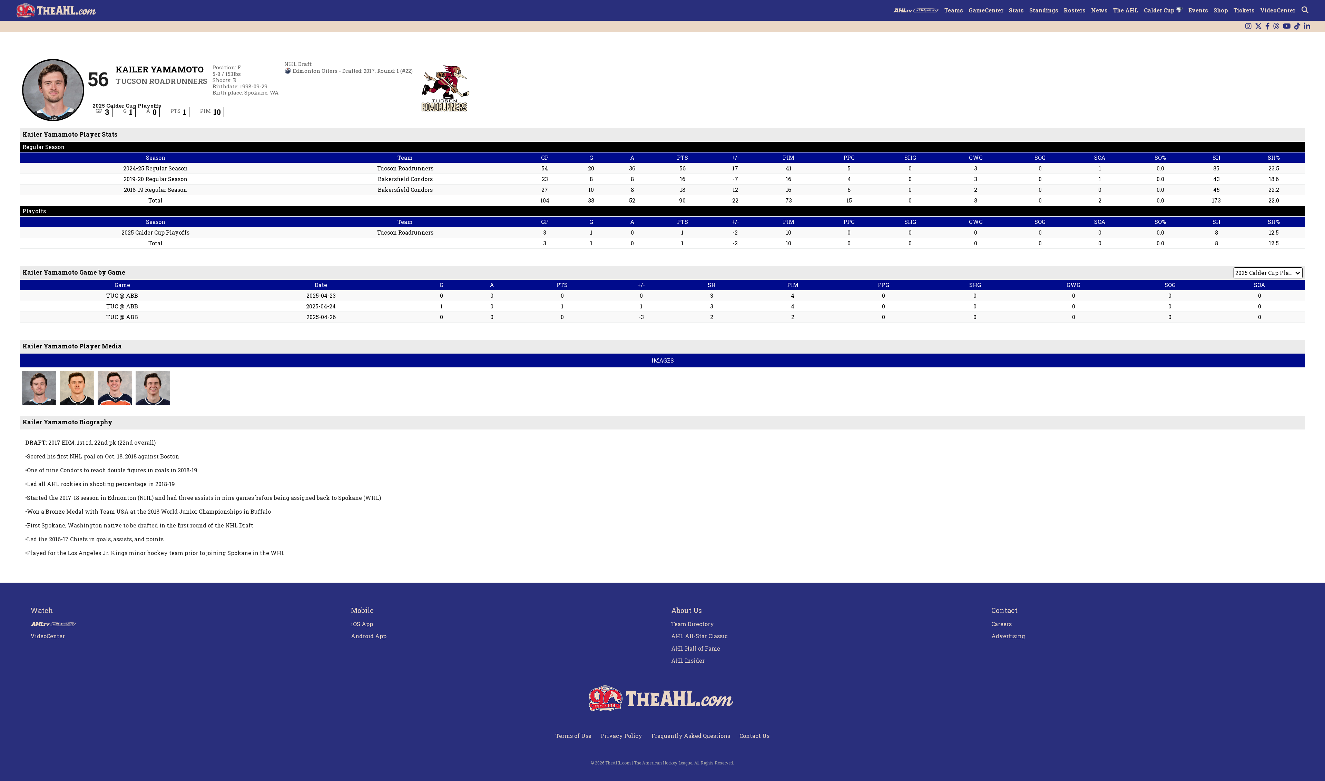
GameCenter (986, 10)
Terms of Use (573, 735)
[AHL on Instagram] (1248, 26)
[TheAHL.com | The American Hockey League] (57, 10)
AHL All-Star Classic (699, 636)
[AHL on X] (1258, 26)
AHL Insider (688, 660)
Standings (1043, 10)
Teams (953, 10)
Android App (368, 636)
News (1099, 10)
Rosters (1075, 10)
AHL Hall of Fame (695, 648)
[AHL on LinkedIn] (1307, 26)
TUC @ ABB (122, 295)
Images (662, 360)
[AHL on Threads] (1276, 26)
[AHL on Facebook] (1267, 26)
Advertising (1008, 636)
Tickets (1244, 10)
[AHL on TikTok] (1297, 26)
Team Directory (692, 623)
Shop (1221, 10)
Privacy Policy (621, 735)
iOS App (362, 623)
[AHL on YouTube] (1287, 26)
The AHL (1125, 10)
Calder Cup (1160, 10)
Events (1198, 10)
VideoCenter (1277, 10)
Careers (1001, 623)
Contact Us (754, 735)
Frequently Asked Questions (690, 735)
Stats (1016, 10)
